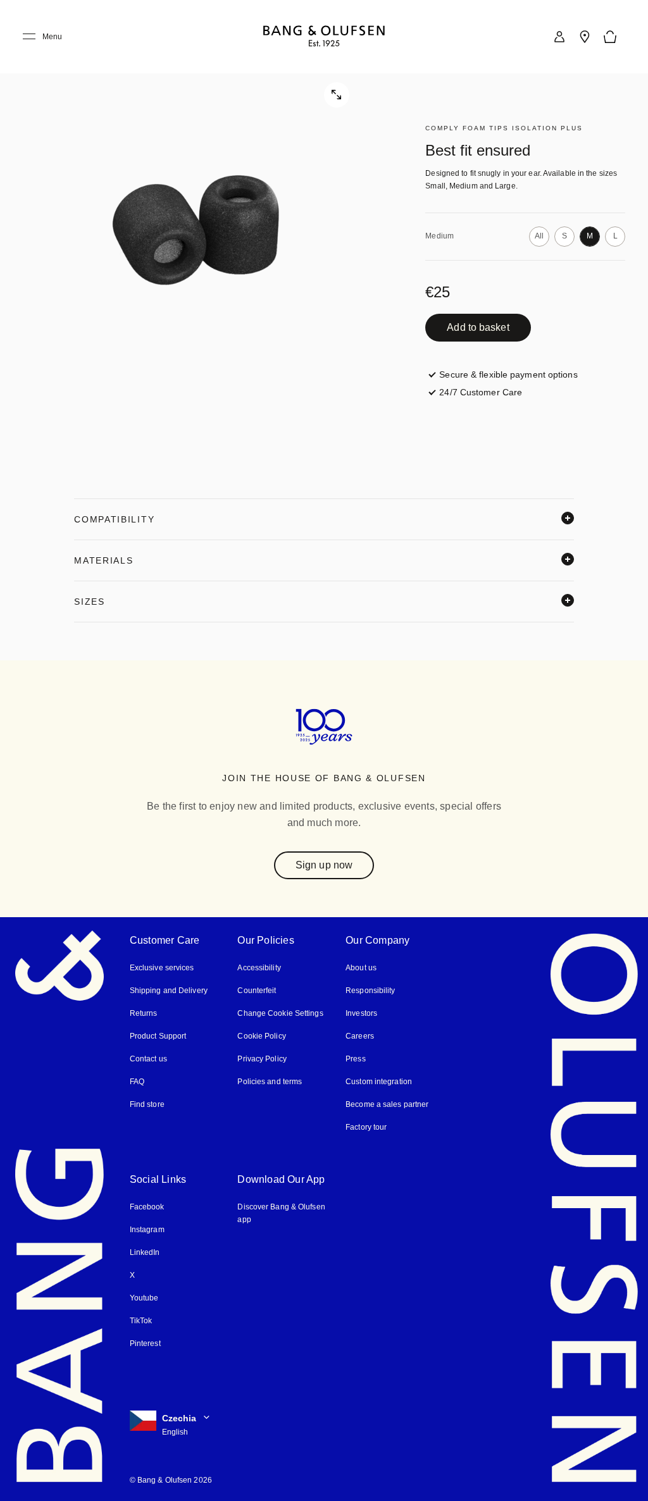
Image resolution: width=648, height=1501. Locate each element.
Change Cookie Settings (279, 1012)
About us (361, 967)
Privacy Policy (261, 1058)
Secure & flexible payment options (508, 374)
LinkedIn (144, 1251)
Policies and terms (268, 1080)
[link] (559, 37)
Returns (143, 1012)
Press (355, 1058)
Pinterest (145, 1342)
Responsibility (370, 989)
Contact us (148, 1058)
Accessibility (259, 967)
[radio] (539, 236)
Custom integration (379, 1080)
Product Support (157, 1035)
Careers (359, 1035)
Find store (147, 1103)
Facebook (147, 1206)
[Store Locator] (585, 37)
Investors (361, 1012)
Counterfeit (257, 989)
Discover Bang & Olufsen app (280, 1212)
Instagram (147, 1228)
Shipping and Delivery (169, 989)
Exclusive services (160, 967)
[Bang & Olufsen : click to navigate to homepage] (324, 37)
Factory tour (366, 1126)
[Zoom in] (195, 230)
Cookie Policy (260, 1035)
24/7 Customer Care (480, 391)
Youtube (144, 1297)
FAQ (137, 1080)
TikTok (140, 1320)
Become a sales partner (386, 1103)
